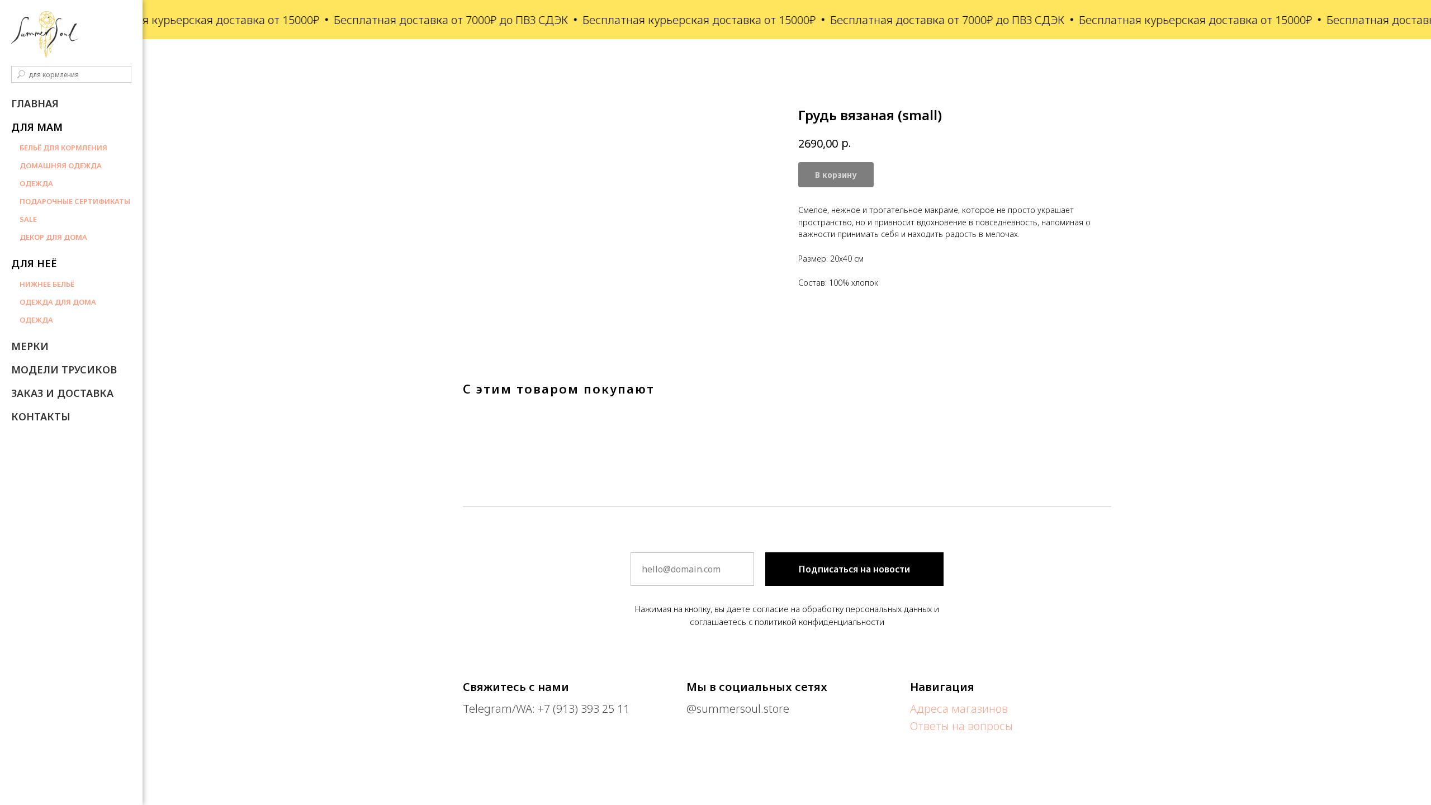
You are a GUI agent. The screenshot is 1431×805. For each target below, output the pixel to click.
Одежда (36, 183)
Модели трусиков (64, 369)
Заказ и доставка (62, 393)
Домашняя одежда (61, 165)
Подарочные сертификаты (75, 201)
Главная (35, 103)
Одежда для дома (58, 302)
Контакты (40, 416)
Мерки (30, 346)
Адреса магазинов (959, 708)
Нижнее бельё (47, 284)
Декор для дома (53, 237)
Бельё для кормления (63, 148)
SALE (28, 219)
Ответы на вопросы (961, 725)
